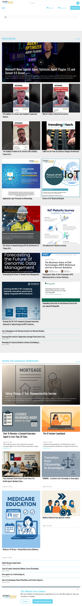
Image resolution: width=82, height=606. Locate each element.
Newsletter (75, 8)
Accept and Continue (42, 601)
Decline (25, 601)
